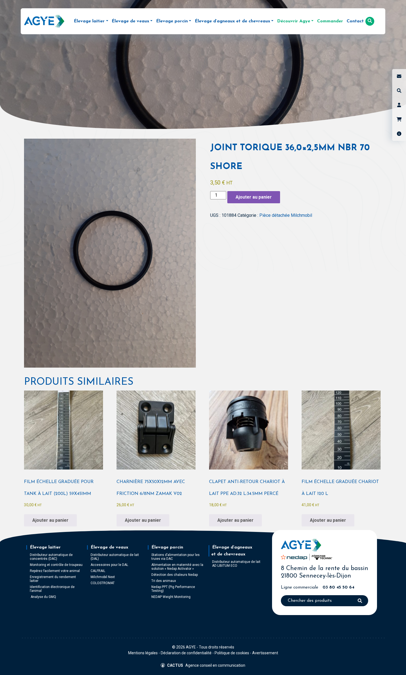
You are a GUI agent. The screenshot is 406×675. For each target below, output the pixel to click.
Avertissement (265, 653)
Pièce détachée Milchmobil (285, 215)
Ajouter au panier (254, 197)
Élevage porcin (167, 547)
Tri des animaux (163, 581)
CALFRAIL (98, 571)
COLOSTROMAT (103, 583)
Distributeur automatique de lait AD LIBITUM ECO (236, 564)
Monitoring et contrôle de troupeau (56, 565)
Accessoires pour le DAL (109, 565)
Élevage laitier (45, 547)
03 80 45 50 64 (338, 587)
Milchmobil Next (103, 577)
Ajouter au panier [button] (50, 520)
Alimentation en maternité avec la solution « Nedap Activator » (177, 567)
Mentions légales (143, 653)
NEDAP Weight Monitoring (171, 597)
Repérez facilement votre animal (55, 571)
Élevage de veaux (109, 547)
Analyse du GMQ (43, 597)
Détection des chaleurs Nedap (174, 575)
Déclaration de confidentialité (186, 653)
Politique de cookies (232, 653)
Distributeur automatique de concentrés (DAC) (51, 557)
